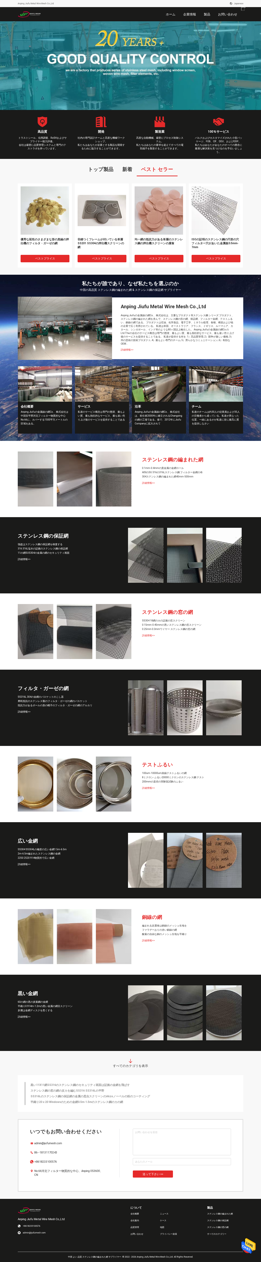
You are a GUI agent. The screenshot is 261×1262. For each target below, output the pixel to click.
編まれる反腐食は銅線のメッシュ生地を (164, 925)
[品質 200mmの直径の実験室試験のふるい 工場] (113, 784)
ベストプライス (45, 258)
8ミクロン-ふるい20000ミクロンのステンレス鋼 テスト (173, 777)
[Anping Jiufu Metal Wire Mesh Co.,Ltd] (29, 14)
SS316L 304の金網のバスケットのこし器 (41, 696)
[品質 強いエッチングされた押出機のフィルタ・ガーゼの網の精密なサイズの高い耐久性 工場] (159, 210)
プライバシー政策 (168, 1234)
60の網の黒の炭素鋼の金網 (33, 1001)
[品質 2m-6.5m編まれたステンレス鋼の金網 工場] (185, 860)
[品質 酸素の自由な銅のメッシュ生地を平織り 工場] (113, 936)
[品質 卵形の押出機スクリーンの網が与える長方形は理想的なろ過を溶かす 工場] (45, 210)
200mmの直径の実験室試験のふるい (162, 781)
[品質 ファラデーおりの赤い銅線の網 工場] (74, 936)
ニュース (164, 1214)
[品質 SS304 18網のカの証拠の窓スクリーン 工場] (35, 631)
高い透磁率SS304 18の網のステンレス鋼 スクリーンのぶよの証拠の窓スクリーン (83, 1085)
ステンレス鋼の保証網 (43, 536)
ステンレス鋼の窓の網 (167, 612)
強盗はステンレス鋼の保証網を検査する (40, 544)
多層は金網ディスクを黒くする (35, 1010)
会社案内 (134, 1220)
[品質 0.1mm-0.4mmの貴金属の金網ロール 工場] (35, 479)
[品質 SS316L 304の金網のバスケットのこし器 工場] (146, 707)
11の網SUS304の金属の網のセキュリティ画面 (43, 552)
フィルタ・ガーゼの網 (43, 688)
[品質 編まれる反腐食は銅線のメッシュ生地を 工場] (35, 936)
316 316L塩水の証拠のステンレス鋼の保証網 (43, 548)
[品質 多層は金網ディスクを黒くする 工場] (224, 1012)
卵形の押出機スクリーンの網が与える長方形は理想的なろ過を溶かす (45, 241)
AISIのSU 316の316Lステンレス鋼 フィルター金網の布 (172, 472)
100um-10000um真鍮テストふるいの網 (164, 773)
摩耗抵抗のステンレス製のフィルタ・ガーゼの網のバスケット (52, 701)
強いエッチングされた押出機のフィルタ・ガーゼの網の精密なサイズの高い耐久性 (159, 243)
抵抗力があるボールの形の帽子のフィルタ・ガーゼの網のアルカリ (55, 705)
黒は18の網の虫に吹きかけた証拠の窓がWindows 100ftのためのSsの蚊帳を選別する (85, 1096)
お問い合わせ (136, 1234)
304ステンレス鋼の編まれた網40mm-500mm (167, 476)
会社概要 (134, 1214)
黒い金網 (28, 993)
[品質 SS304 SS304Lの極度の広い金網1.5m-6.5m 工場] (146, 860)
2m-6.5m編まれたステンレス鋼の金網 (39, 853)
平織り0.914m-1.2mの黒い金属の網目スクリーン (45, 1006)
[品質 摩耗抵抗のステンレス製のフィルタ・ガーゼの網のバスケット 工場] (185, 707)
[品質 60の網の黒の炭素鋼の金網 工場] (146, 1012)
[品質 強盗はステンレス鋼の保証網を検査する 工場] (146, 555)
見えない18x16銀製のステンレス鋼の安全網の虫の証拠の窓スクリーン (76, 1090)
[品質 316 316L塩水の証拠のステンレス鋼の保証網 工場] (185, 555)
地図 (162, 1227)
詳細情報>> (127, 349)
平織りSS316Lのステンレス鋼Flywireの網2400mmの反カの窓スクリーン (77, 1102)
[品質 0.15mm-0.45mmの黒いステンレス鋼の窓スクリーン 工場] (74, 631)
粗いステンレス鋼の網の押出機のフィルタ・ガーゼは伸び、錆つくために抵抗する (102, 243)
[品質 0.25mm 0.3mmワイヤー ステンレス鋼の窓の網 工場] (113, 631)
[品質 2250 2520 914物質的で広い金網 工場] (224, 860)
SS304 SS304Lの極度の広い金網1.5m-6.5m (42, 849)
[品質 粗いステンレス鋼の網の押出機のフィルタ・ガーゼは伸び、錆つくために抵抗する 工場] (102, 210)
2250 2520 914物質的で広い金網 (36, 857)
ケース (163, 1220)
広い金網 (28, 841)
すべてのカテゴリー (216, 1234)
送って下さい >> (153, 1174)
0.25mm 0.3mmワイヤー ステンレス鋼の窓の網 (168, 629)
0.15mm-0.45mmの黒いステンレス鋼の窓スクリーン (172, 624)
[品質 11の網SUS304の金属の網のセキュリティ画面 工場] (224, 555)
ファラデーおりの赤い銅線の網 (159, 929)
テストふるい (157, 765)
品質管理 (134, 1227)
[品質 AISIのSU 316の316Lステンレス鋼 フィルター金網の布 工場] (74, 479)
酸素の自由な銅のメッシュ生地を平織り (164, 934)
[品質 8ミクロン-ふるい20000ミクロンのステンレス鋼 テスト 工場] (74, 784)
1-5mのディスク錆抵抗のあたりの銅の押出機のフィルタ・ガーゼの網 (215, 241)
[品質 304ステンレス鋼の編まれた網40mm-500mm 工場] (113, 479)
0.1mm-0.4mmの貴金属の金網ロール (163, 468)
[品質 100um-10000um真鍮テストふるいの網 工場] (35, 784)
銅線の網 (152, 917)
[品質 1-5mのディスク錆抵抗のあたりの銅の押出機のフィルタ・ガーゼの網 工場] (216, 210)
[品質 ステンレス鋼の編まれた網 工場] (130, 65)
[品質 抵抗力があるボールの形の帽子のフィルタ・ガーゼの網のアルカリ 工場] (224, 707)
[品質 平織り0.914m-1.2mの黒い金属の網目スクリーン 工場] (185, 1012)
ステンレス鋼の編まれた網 (172, 460)
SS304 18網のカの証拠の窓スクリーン (163, 620)
